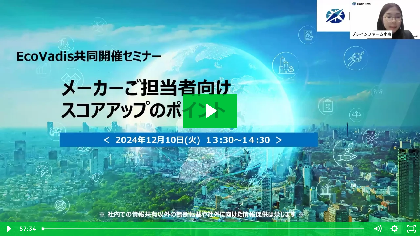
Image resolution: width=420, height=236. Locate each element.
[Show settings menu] (394, 229)
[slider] (204, 229)
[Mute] (377, 229)
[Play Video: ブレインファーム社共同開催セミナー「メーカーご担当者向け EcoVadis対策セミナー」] (210, 111)
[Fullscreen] (411, 229)
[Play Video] (8, 229)
